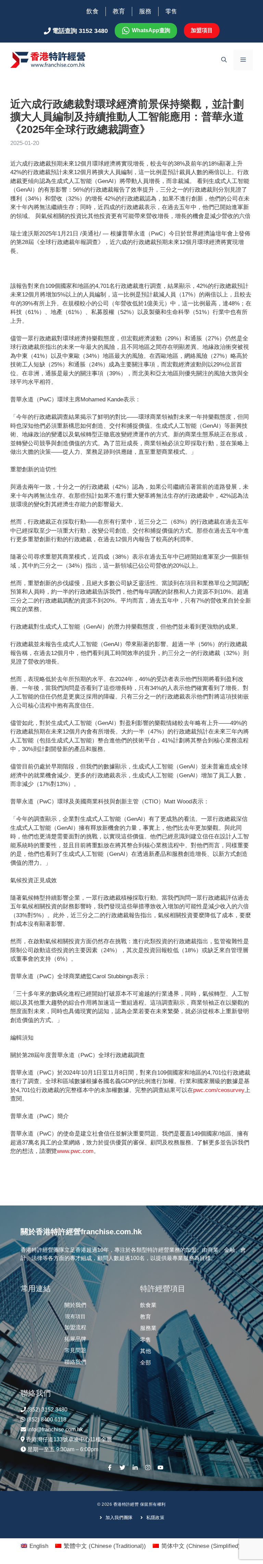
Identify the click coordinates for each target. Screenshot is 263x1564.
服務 (145, 11)
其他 (145, 1351)
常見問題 (75, 1350)
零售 (171, 11)
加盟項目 (202, 30)
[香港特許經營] (48, 59)
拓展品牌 (75, 1339)
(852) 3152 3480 (47, 1410)
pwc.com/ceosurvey (219, 1090)
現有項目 (75, 1316)
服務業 (148, 1328)
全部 (145, 1363)
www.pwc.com (75, 1151)
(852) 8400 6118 (46, 1419)
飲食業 (148, 1305)
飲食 (92, 11)
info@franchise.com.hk (55, 1429)
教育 (119, 11)
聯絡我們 (75, 1362)
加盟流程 (75, 1327)
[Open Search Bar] (224, 60)
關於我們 (75, 1305)
